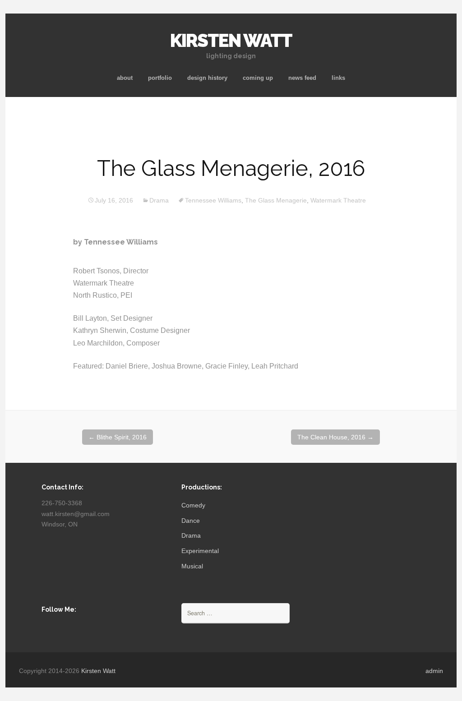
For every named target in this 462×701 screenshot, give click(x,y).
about (125, 78)
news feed (302, 78)
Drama (159, 200)
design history (207, 78)
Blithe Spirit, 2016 (117, 437)
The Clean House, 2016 (335, 437)
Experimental (200, 550)
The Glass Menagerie (276, 200)
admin (434, 670)
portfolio (160, 78)
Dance (190, 520)
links (338, 78)
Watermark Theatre (338, 200)
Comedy (193, 505)
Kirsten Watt (98, 670)
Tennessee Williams (213, 200)
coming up (258, 78)
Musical (192, 566)
